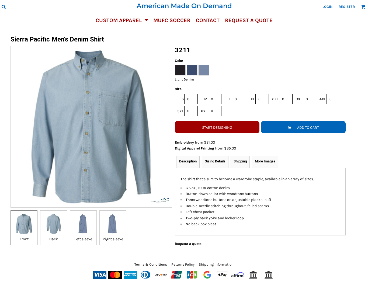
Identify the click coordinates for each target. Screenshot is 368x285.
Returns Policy (183, 264)
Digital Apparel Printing (194, 148)
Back (53, 239)
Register (347, 7)
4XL (323, 99)
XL (253, 99)
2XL (275, 99)
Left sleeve (83, 239)
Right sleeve (113, 239)
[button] (3, 7)
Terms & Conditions (150, 264)
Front (24, 239)
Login (327, 7)
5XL (180, 111)
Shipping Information (216, 264)
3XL (299, 99)
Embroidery (184, 142)
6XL (204, 111)
